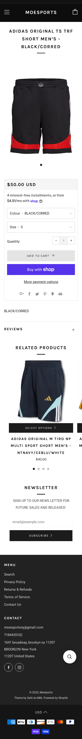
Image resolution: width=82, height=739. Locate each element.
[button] (69, 656)
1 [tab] (34, 469)
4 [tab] (48, 469)
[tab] (41, 165)
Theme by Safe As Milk (28, 698)
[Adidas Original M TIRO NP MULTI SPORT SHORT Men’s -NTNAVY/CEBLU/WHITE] (41, 391)
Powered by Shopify (56, 698)
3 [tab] (43, 469)
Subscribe (39, 535)
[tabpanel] (41, 110)
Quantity (13, 241)
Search (9, 574)
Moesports (41, 12)
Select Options (38, 428)
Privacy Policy (14, 582)
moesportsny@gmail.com (23, 627)
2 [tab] (39, 469)
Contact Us (12, 605)
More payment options (41, 282)
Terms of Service (17, 597)
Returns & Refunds (18, 589)
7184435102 (13, 635)
